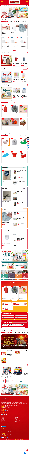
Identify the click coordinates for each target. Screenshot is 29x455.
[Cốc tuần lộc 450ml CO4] (6, 109)
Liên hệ (2, 421)
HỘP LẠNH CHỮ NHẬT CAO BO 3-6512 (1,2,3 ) (15, 96)
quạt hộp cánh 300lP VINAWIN (14, 114)
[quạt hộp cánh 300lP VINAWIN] (14, 109)
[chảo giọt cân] (15, 177)
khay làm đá (4, 69)
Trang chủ (2, 417)
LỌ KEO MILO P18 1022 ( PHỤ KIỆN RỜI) (24, 96)
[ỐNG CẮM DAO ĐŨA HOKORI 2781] (15, 234)
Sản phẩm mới (5, 19)
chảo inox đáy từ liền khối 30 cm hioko (6, 181)
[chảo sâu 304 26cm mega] (15, 183)
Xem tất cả (14, 50)
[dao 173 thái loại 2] (15, 204)
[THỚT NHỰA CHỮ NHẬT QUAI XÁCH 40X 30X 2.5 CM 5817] (6, 41)
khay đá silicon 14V (16, 79)
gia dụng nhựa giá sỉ (5, 325)
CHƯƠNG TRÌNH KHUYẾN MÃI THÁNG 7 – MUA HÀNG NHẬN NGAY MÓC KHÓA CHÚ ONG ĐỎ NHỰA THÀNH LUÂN (10, 353)
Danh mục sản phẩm (7, 101)
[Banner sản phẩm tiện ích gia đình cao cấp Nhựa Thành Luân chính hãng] (21, 266)
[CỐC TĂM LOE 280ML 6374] (15, 224)
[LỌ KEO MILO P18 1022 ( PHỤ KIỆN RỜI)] (24, 91)
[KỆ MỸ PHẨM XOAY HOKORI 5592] (6, 28)
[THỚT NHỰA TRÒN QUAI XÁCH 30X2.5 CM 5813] (23, 41)
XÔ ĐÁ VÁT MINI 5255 (14, 32)
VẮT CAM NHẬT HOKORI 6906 (6, 243)
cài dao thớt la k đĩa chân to (6, 201)
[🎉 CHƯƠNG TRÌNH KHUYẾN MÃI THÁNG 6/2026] (3, 360)
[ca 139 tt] (15, 213)
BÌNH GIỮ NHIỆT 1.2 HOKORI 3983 (24, 64)
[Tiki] (5, 410)
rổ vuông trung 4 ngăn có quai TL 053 (23, 127)
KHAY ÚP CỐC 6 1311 (23, 32)
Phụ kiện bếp (5, 230)
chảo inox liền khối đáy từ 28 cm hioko (21, 171)
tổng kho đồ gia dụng (20, 324)
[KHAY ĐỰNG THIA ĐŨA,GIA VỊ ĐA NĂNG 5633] (15, 240)
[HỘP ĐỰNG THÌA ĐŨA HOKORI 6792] (15, 245)
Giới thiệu (2, 419)
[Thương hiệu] (4, 381)
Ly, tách (4, 209)
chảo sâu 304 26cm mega (21, 181)
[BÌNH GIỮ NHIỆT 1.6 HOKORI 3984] (16, 58)
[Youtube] (5, 437)
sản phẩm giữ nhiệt (6, 52)
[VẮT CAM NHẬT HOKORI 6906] (7, 237)
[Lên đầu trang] (27, 448)
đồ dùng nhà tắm (6, 134)
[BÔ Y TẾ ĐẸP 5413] (6, 155)
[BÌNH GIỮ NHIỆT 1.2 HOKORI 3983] (24, 58)
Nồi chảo (4, 167)
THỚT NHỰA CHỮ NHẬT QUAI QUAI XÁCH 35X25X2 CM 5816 (14, 46)
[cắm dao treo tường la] (15, 198)
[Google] (7, 437)
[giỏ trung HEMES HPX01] (14, 122)
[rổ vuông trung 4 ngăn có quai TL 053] (23, 122)
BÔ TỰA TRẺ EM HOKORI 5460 (13, 147)
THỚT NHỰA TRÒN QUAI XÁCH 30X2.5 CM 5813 (23, 46)
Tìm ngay (14, 319)
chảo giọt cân (19, 176)
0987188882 (6, 406)
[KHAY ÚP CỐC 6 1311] (23, 28)
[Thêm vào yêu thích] (8, 24)
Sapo (22, 439)
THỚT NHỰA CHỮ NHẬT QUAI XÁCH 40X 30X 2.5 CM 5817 (5, 46)
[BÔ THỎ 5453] (23, 155)
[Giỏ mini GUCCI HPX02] (6, 122)
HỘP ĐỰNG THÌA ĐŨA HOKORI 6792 (21, 244)
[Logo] (14, 2)
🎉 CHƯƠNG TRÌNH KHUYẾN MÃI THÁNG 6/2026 (10, 359)
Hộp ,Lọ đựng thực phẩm (8, 85)
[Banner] (23, 9)
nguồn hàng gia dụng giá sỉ (12, 324)
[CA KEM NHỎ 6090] (24, 74)
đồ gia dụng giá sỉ (4, 324)
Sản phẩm (2, 418)
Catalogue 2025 (3, 422)
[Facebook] (3, 437)
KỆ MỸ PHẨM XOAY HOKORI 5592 (5, 33)
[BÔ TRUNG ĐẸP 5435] (14, 155)
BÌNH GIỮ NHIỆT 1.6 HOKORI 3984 (16, 64)
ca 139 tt (18, 212)
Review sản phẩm (6, 365)
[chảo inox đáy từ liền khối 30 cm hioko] (7, 175)
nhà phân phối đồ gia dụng (13, 325)
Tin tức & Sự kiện (6, 330)
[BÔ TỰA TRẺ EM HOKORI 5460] (14, 142)
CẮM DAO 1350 (19, 191)
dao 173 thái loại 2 (20, 202)
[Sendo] (7, 410)
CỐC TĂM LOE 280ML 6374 (21, 223)
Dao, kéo (4, 188)
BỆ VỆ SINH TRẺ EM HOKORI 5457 (5, 147)
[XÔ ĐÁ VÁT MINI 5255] (14, 28)
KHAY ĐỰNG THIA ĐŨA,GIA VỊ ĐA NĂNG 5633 (21, 239)
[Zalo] (2, 437)
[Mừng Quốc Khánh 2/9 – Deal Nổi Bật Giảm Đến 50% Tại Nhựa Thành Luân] (14, 341)
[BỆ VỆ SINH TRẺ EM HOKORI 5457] (6, 142)
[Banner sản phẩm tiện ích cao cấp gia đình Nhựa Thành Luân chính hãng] (7, 266)
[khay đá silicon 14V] (16, 74)
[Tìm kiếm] (27, 5)
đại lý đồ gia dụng (20, 325)
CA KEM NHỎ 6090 (24, 79)
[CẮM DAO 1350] (15, 193)
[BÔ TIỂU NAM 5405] (23, 142)
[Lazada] (3, 410)
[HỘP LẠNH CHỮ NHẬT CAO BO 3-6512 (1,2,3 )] (16, 91)
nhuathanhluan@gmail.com (7, 407)
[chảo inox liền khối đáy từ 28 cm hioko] (15, 172)
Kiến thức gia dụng (4, 420)
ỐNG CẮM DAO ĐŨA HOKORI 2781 (21, 233)
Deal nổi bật (15, 282)
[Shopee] (2, 410)
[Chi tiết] (11, 302)
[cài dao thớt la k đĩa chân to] (7, 196)
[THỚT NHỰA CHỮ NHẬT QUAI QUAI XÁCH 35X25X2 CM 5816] (14, 41)
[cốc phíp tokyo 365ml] (23, 109)
